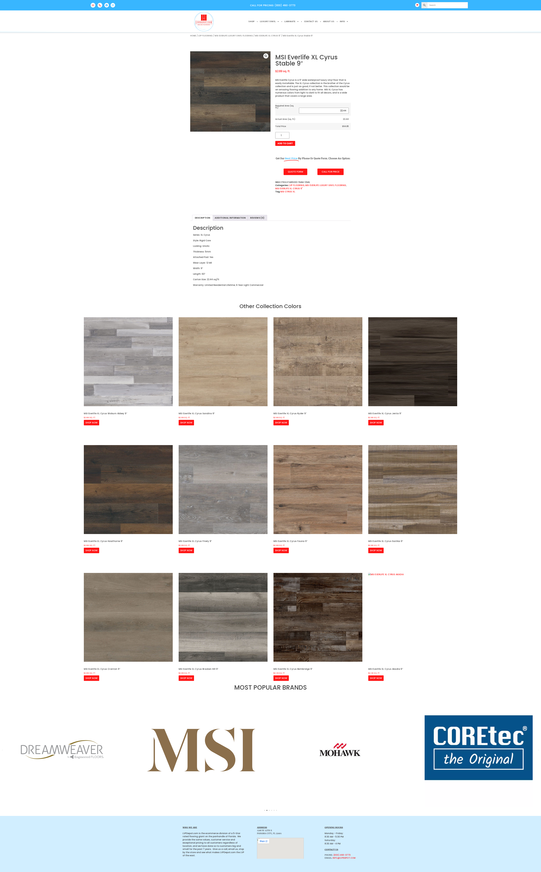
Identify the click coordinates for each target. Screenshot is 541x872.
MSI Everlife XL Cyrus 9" (268, 35)
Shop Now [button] (91, 422)
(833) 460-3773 (342, 855)
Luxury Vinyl (268, 21)
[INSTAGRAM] (113, 5)
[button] (265, 55)
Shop (251, 21)
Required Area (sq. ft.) (284, 107)
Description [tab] (202, 217)
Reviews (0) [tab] (257, 217)
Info (342, 21)
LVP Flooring (205, 35)
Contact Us (311, 21)
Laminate (290, 21)
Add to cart (285, 143)
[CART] (417, 5)
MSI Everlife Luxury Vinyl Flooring (234, 35)
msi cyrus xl (287, 191)
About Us (328, 21)
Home (193, 35)
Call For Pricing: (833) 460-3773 (272, 5)
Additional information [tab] (230, 217)
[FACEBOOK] (106, 5)
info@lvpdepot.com (344, 857)
